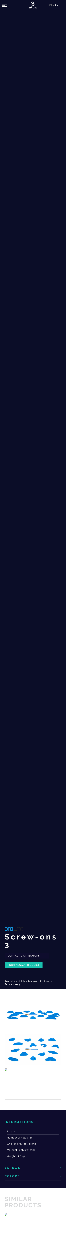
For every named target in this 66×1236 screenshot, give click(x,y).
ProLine (45, 981)
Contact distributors (24, 955)
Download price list (24, 964)
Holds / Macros (27, 981)
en (56, 5)
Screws (12, 1168)
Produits (10, 981)
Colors (12, 1176)
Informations (19, 1122)
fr (51, 5)
